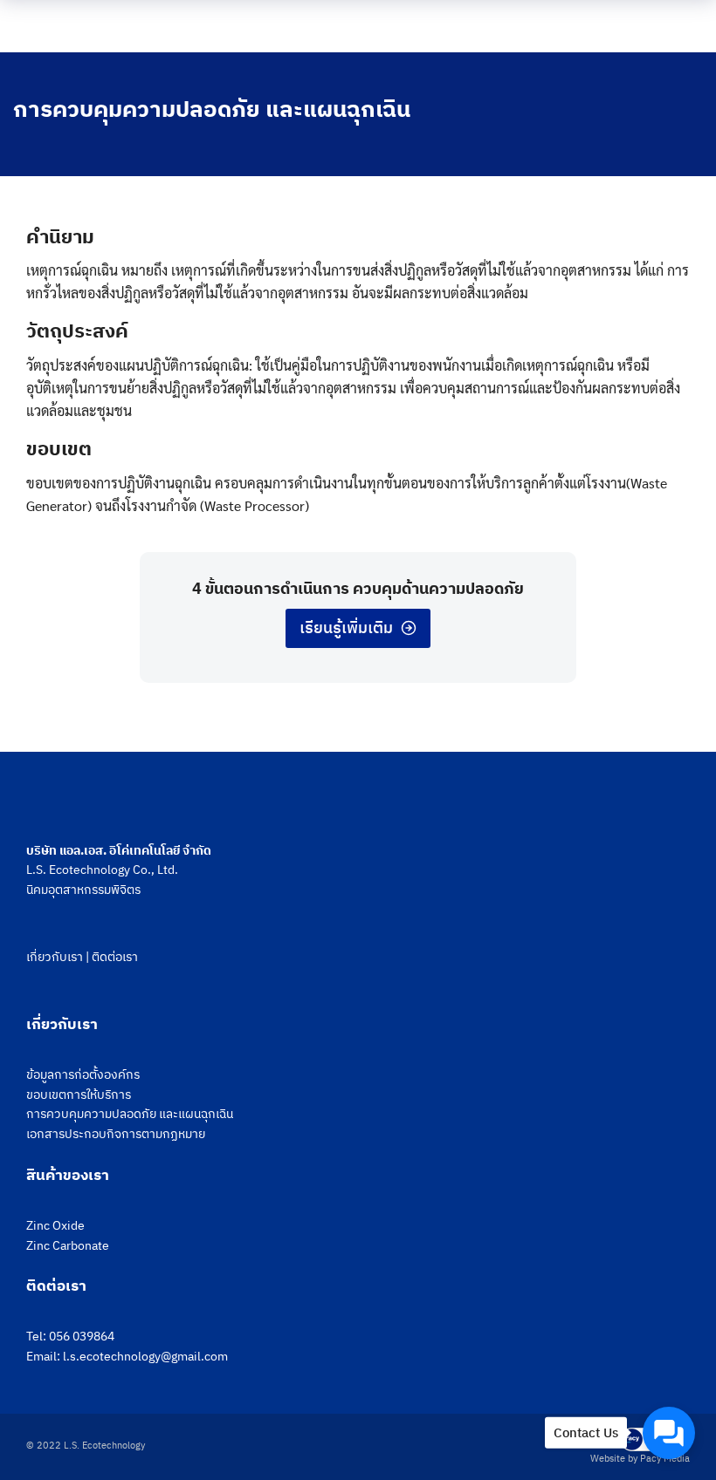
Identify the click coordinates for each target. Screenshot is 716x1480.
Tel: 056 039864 (70, 1336)
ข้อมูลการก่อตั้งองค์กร (83, 1074)
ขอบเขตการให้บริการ (78, 1094)
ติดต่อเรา (115, 957)
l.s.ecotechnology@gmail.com (145, 1356)
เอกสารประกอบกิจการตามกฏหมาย (115, 1134)
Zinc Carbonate (67, 1245)
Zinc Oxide (55, 1225)
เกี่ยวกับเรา (54, 957)
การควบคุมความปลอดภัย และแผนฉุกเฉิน (129, 1114)
